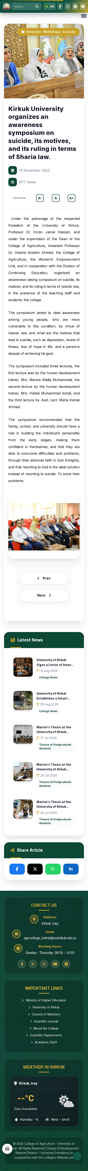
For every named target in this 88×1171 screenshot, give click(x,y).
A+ (71, 198)
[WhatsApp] (53, 869)
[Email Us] (83, 6)
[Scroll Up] (77, 1156)
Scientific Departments (46, 1035)
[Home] (6, 6)
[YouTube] (55, 964)
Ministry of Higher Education (46, 1000)
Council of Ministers (46, 1014)
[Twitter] (33, 964)
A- (40, 198)
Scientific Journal (46, 1021)
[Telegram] (75, 6)
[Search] (37, 6)
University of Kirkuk (45, 1007)
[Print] (7, 1149)
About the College (46, 1028)
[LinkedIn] (71, 869)
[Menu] (83, 16)
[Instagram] (68, 6)
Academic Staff (46, 1042)
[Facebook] (60, 6)
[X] (35, 869)
